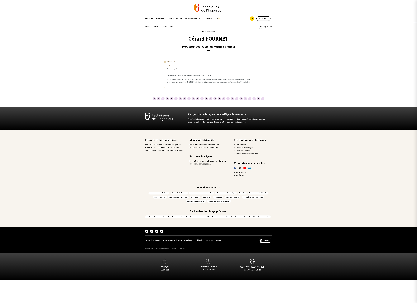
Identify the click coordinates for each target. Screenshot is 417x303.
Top (149, 217)
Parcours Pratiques (175, 18)
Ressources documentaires (154, 18)
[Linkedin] (249, 168)
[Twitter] (240, 168)
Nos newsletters (241, 172)
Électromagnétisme (174, 69)
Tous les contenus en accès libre (247, 154)
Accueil (147, 27)
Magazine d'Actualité (201, 140)
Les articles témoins (243, 151)
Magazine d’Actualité (192, 18)
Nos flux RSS (240, 175)
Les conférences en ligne (244, 148)
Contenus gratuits (211, 18)
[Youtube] (244, 168)
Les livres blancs (241, 145)
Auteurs (155, 27)
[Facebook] (235, 168)
